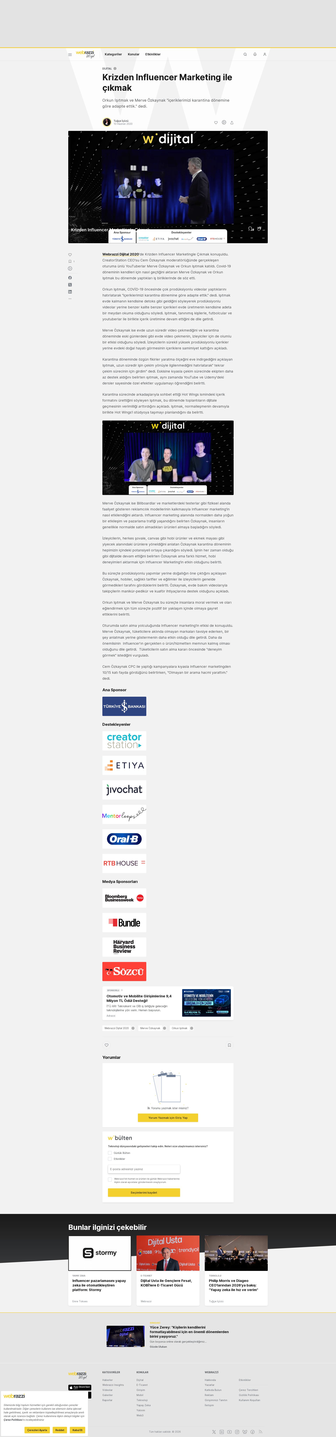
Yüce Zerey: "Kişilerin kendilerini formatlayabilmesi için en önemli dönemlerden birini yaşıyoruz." (189, 1332)
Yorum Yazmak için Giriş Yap (168, 1117)
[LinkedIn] (221, 1431)
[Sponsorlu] (206, 1003)
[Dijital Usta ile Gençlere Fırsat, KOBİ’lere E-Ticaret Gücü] (168, 1253)
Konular (133, 54)
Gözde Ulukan (158, 1346)
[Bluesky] (244, 1431)
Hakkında (210, 1379)
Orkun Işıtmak (179, 1028)
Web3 (140, 1415)
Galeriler (107, 1395)
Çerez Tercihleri (248, 1389)
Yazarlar (209, 1384)
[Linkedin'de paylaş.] (70, 291)
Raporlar (107, 1400)
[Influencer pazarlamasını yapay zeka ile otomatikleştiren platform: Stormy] (99, 1253)
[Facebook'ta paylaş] (70, 277)
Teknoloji (215, 1275)
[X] (214, 1431)
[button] (168, 458)
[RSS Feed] (260, 1431)
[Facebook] (252, 1431)
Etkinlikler (153, 54)
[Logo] (85, 54)
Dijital (107, 68)
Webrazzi (146, 1301)
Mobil (139, 1395)
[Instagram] (237, 1431)
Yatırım (140, 1410)
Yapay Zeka (78, 1275)
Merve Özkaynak (150, 1028)
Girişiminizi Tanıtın (216, 1400)
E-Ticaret (146, 1275)
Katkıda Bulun (213, 1389)
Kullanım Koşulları (249, 1400)
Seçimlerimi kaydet (144, 1192)
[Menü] (70, 55)
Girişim (140, 1389)
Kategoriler (113, 54)
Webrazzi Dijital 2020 (120, 254)
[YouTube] (229, 1431)
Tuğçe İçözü (216, 1301)
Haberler (107, 1379)
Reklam (209, 1395)
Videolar (107, 1389)
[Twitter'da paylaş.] (70, 284)
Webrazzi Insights (113, 1384)
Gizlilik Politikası (249, 1395)
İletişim (209, 1405)
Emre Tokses (80, 1301)
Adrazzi (111, 1015)
